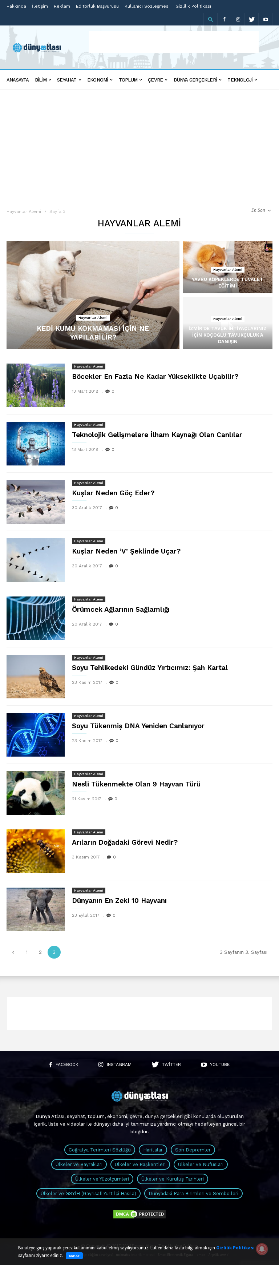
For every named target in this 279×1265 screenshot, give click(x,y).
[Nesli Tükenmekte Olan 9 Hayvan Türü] (36, 793)
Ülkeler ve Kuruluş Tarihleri (172, 1179)
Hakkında (16, 6)
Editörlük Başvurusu (97, 6)
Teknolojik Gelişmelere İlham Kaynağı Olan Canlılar (157, 435)
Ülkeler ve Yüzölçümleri (102, 1179)
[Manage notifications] (262, 1249)
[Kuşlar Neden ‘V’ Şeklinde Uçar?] (36, 560)
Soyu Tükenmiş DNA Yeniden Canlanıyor (138, 726)
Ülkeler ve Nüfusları (200, 1164)
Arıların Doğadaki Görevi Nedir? (125, 842)
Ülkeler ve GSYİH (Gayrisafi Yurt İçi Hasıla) (88, 1193)
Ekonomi (97, 80)
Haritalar (153, 1150)
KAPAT (74, 1255)
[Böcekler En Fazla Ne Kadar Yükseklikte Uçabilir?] (36, 385)
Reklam (62, 6)
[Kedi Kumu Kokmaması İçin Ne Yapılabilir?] (93, 295)
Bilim (40, 80)
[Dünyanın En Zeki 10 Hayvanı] (36, 909)
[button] (210, 19)
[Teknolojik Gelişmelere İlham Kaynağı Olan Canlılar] (36, 443)
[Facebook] (224, 19)
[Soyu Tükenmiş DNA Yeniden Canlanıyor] (36, 735)
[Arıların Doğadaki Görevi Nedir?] (36, 851)
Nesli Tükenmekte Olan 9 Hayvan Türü (136, 784)
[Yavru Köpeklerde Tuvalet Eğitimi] (227, 274)
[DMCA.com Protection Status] (139, 1218)
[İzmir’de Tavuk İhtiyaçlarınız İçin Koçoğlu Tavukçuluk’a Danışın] (227, 330)
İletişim (40, 6)
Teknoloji (239, 80)
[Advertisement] (174, 42)
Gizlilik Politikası (193, 6)
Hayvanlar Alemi (24, 211)
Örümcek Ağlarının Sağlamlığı (121, 609)
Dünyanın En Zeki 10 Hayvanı (119, 900)
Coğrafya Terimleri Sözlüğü (100, 1150)
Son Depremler (193, 1150)
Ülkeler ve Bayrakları (79, 1164)
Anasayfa (18, 80)
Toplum (128, 80)
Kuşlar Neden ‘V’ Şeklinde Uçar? (126, 551)
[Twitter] (252, 19)
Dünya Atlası (50, 1116)
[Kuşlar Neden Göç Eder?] (36, 502)
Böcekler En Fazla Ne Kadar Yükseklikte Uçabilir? (155, 376)
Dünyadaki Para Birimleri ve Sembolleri (193, 1193)
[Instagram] (238, 19)
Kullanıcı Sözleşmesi (147, 6)
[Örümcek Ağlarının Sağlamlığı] (36, 618)
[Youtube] (265, 19)
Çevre (155, 80)
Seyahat (67, 80)
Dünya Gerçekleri (195, 80)
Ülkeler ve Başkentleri (140, 1164)
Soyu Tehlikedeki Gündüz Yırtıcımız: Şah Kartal (150, 667)
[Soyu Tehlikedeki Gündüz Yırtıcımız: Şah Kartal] (36, 676)
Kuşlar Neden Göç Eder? (113, 493)
